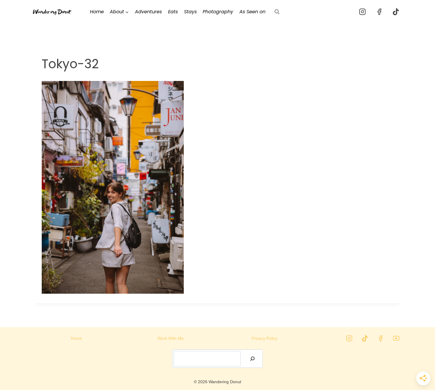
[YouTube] (396, 338)
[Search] (252, 358)
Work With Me (170, 338)
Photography (218, 11)
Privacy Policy (264, 338)
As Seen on (252, 11)
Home (97, 11)
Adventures (148, 11)
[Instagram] (363, 12)
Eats (173, 11)
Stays (190, 11)
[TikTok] (396, 12)
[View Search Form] (277, 11)
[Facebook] (379, 12)
